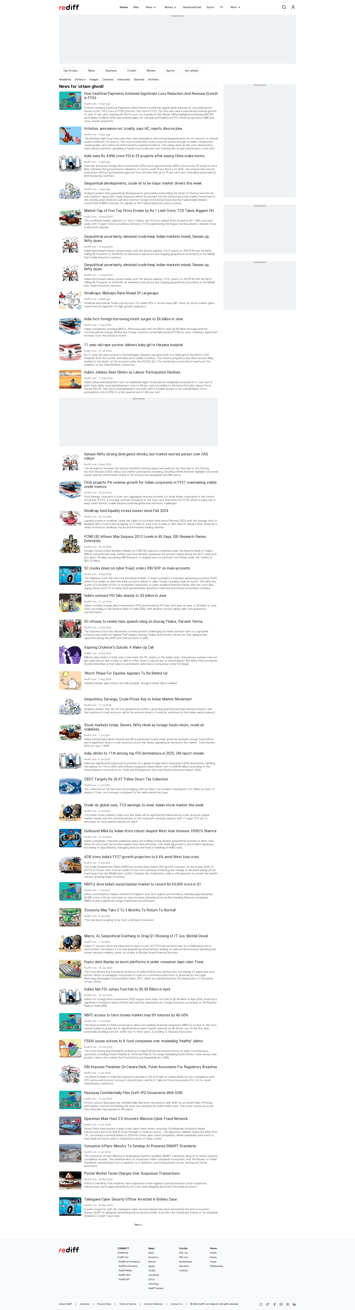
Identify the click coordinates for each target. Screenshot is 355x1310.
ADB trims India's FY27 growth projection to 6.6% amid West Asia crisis (141, 857)
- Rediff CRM (124, 1275)
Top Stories (70, 70)
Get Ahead (153, 1275)
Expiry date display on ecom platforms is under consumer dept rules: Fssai (143, 962)
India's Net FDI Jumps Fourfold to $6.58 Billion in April (127, 989)
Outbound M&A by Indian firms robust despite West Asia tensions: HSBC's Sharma (150, 831)
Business (111, 70)
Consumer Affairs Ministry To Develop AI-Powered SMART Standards (140, 1146)
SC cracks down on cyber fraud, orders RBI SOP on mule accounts (137, 568)
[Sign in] (293, 7)
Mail (135, 7)
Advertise (84, 1304)
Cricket (131, 70)
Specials (139, 79)
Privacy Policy (104, 1304)
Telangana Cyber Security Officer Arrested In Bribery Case (130, 1199)
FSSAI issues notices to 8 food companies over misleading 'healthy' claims (143, 1041)
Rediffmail (123, 1253)
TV (221, 7)
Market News (185, 1261)
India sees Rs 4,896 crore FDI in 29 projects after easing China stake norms (144, 156)
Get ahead (191, 70)
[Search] (284, 7)
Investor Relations (153, 1304)
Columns (108, 79)
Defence (80, 79)
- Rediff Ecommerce (127, 1266)
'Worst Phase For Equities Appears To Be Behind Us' (126, 673)
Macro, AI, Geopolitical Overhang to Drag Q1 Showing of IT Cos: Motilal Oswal (146, 936)
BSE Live (183, 1253)
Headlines (65, 79)
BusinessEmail (192, 7)
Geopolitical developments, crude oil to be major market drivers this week (143, 183)
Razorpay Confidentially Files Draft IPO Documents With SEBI (133, 1093)
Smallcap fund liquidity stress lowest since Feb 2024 (126, 511)
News (149, 7)
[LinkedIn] (294, 1304)
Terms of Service (127, 1304)
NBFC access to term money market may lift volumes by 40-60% (136, 1015)
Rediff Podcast (155, 1288)
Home (124, 7)
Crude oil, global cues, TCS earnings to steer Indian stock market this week (144, 805)
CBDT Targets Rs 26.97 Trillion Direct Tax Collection (126, 779)
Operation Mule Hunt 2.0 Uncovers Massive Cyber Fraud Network (136, 1119)
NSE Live (183, 1257)
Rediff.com (203, 1304)
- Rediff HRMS (124, 1270)
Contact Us (176, 1304)
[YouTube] (287, 1304)
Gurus (210, 7)
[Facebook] (274, 1304)
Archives (153, 79)
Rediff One (123, 1257)
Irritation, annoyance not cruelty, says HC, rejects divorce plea (133, 128)
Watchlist (184, 1266)
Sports (170, 70)
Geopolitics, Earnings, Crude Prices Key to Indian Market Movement (138, 699)
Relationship (216, 1266)
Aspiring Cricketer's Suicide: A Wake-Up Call (118, 647)
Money (169, 7)
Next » (139, 1224)
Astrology (153, 1284)
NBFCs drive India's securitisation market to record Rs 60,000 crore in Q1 (142, 884)
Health (213, 1253)
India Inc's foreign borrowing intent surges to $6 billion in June (133, 319)
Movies (151, 70)
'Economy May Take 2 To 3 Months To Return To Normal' (130, 910)
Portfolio (183, 1270)
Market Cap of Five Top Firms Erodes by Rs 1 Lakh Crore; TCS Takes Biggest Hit (149, 211)
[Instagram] (281, 1304)
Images (94, 79)
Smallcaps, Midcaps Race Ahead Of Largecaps (121, 293)
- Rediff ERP (123, 1279)
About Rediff (65, 1304)
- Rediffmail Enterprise (129, 1261)
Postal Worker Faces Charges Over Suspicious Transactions (132, 1173)
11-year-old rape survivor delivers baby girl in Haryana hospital (133, 345)
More (234, 7)
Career (213, 1261)
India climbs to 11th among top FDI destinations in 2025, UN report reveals (144, 753)
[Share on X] (267, 1304)
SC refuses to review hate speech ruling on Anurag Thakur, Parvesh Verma (143, 621)
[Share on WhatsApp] (261, 1304)
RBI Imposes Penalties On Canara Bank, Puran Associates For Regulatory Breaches (150, 1067)
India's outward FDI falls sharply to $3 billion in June (125, 596)
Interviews (123, 79)
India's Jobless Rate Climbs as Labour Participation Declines (132, 372)
